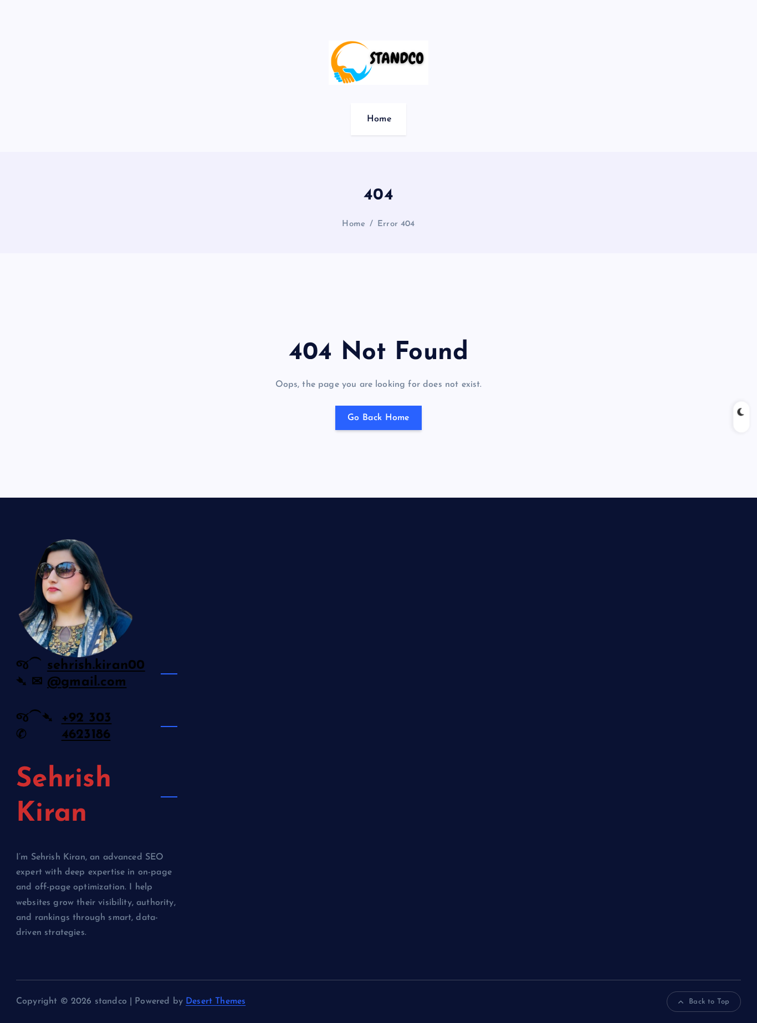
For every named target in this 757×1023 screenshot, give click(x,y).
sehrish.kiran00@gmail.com (96, 674)
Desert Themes (215, 1001)
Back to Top (709, 1001)
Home (379, 119)
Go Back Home (378, 417)
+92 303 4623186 (87, 726)
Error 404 (396, 224)
